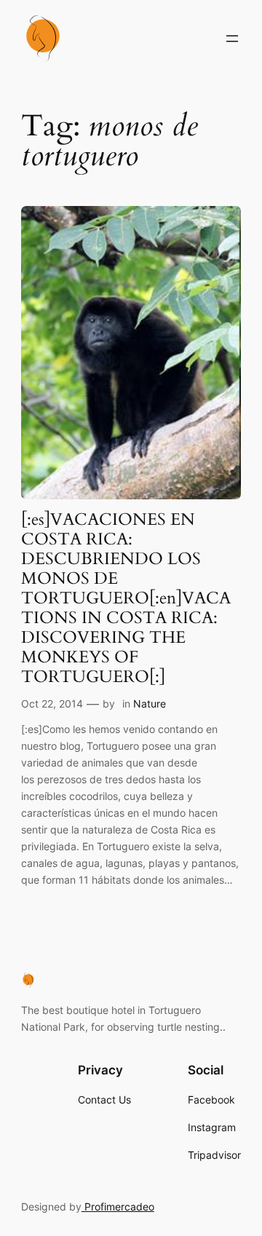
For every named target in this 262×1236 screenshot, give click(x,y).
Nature (149, 703)
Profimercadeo (118, 1206)
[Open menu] (232, 38)
